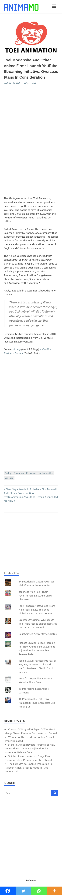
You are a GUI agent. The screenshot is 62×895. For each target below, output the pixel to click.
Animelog (19, 472)
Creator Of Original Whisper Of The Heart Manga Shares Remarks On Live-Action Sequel (38, 623)
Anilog (8, 472)
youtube (9, 477)
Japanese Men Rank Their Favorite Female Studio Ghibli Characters (35, 595)
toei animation (45, 472)
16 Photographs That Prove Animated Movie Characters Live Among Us (37, 702)
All (34, 82)
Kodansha (31, 472)
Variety (17, 349)
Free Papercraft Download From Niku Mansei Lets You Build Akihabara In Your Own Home (37, 609)
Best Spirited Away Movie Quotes (38, 633)
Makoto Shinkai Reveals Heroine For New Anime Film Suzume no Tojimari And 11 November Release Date (30, 748)
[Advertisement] (31, 115)
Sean (26, 82)
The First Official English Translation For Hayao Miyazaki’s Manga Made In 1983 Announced (29, 767)
